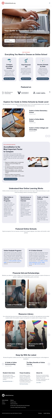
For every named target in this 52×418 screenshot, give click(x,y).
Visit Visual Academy (24, 383)
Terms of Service (13, 403)
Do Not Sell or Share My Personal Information (20, 405)
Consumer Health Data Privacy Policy (18, 407)
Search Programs (43, 40)
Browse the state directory (42, 78)
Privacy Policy (13, 402)
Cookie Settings (46, 413)
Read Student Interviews (7, 381)
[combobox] (9, 41)
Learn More (38, 382)
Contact (3, 403)
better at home (43, 260)
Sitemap (40, 413)
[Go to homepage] (8, 3)
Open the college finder (9, 78)
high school (37, 263)
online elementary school (35, 262)
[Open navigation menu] (49, 3)
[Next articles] (49, 136)
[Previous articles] (46, 136)
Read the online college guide (10, 179)
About (3, 402)
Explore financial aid (26, 78)
